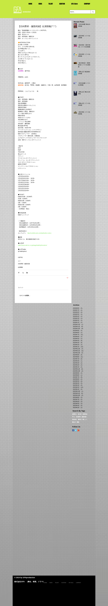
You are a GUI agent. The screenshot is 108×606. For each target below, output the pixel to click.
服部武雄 (27, 263)
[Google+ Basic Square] (78, 430)
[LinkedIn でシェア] (27, 272)
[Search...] (93, 12)
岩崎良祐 (85, 414)
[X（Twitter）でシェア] (23, 272)
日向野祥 (20, 263)
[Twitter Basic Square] (76, 430)
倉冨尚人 (74, 414)
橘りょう (85, 419)
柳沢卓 (80, 419)
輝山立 (74, 422)
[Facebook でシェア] (19, 272)
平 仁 (73, 416)
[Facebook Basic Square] (73, 430)
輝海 (78, 422)
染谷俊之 (74, 419)
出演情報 (20, 267)
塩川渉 (80, 414)
